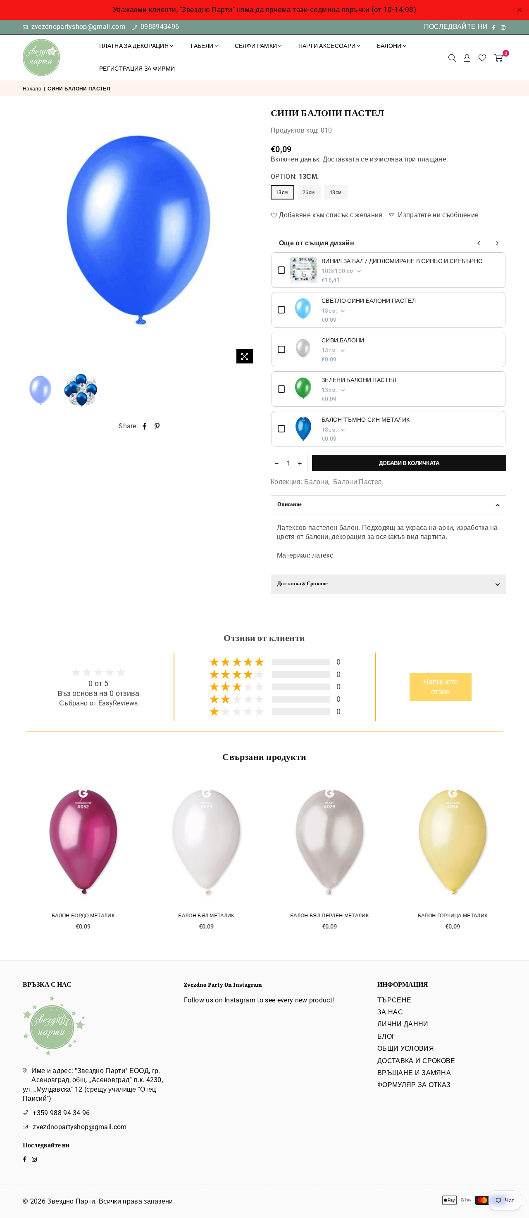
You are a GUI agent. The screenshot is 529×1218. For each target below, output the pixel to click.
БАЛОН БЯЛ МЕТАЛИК (203, 916)
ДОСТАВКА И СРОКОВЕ (416, 1061)
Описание (289, 505)
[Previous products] (479, 243)
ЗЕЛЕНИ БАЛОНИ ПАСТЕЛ (359, 380)
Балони (316, 482)
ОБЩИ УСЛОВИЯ (405, 1048)
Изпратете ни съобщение (437, 215)
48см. (336, 192)
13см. (282, 192)
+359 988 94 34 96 (61, 1113)
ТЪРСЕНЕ (394, 1000)
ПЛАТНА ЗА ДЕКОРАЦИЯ (134, 46)
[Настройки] (467, 57)
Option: (295, 176)
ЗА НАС (390, 1012)
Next (251, 238)
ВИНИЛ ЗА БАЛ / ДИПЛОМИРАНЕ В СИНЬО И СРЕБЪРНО (402, 261)
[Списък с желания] (482, 57)
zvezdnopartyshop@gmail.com (77, 27)
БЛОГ (386, 1036)
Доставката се (345, 159)
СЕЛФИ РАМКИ (256, 46)
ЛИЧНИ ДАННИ (403, 1024)
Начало (32, 89)
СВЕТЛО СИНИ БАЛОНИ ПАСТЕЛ (369, 300)
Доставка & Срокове (302, 584)
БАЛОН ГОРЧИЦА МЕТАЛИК (450, 916)
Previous (30, 238)
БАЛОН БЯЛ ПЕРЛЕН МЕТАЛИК (326, 916)
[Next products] (497, 243)
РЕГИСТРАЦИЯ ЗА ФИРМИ (137, 68)
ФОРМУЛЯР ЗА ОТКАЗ (413, 1085)
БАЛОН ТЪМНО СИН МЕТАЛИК (366, 419)
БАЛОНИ (389, 46)
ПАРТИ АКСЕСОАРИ (327, 46)
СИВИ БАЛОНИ (343, 340)
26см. (309, 192)
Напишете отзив (440, 687)
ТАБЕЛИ (201, 46)
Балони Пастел (357, 482)
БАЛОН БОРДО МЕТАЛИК (80, 916)
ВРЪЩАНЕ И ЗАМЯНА (414, 1073)
